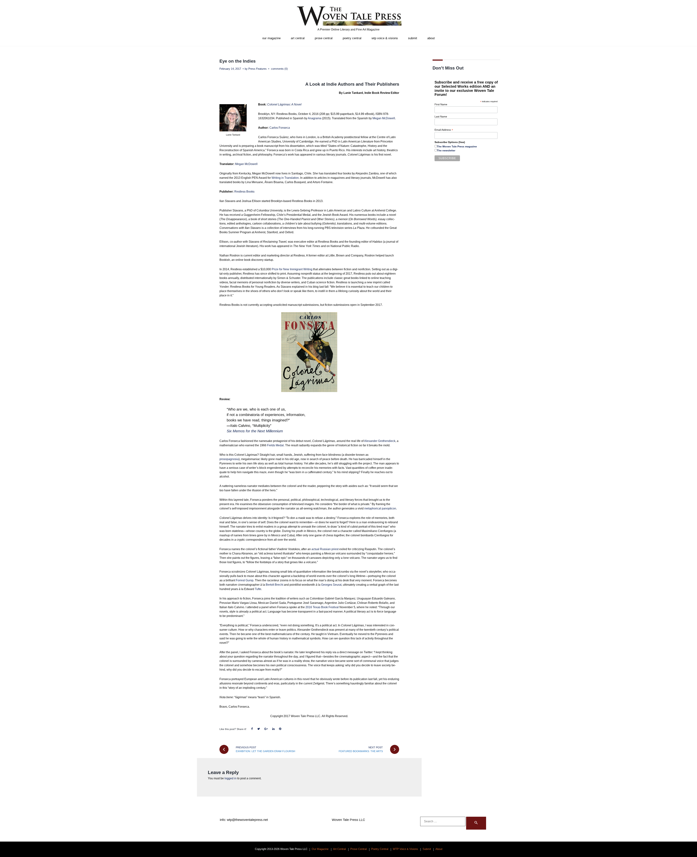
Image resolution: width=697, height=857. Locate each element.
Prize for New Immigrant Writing (292, 269)
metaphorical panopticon (380, 508)
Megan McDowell (383, 118)
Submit (412, 38)
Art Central (298, 38)
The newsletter (446, 150)
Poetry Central (352, 38)
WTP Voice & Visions (385, 38)
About (431, 38)
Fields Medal (275, 445)
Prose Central (324, 38)
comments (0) (279, 68)
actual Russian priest (325, 549)
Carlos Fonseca (280, 127)
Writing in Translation (285, 177)
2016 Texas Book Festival (322, 607)
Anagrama (314, 118)
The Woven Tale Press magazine (457, 146)
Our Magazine (271, 38)
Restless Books (244, 191)
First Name (441, 104)
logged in (231, 778)
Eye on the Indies (237, 61)
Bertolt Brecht (274, 584)
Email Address (444, 130)
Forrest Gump (244, 580)
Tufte (258, 589)
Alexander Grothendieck (379, 440)
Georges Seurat (331, 584)
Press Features (257, 68)
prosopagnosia (229, 459)
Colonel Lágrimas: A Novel (284, 104)
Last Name (441, 116)
